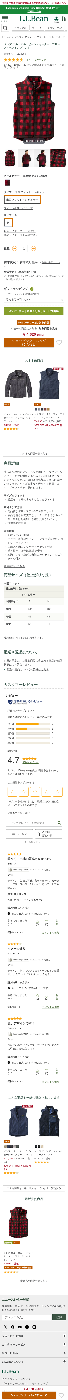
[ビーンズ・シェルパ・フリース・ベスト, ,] (35, 1146)
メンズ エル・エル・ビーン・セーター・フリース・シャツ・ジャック (19, 418)
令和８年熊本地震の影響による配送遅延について (34, 3)
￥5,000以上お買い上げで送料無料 (37, 311)
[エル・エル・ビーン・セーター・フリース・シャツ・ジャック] (19, 384)
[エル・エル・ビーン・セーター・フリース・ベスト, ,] (5, 1146)
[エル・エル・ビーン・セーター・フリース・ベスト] (19, 1121)
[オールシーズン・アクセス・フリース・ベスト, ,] (35, 409)
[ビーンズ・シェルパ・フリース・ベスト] (49, 1121)
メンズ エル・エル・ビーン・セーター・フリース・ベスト (19, 1153)
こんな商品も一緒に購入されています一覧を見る (34, 1188)
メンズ (18, 37)
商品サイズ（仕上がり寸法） (21, 235)
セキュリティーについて (16, 1378)
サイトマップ (40, 1383)
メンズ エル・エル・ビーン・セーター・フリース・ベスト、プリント (19, 1256)
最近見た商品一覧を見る (33, 1280)
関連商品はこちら (14, 566)
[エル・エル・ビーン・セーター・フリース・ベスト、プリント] (19, 1222)
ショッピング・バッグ (29, 342)
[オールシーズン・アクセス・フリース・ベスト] (49, 384)
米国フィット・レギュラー (22, 199)
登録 (59, 1317)
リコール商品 (10, 1353)
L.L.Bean (6, 37)
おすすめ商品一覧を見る (33, 453)
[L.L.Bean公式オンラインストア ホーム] (34, 17)
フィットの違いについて (18, 208)
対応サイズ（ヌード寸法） (20, 231)
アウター (29, 37)
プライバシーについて (15, 1383)
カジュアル (20, 28)
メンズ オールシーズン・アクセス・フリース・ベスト (49, 416)
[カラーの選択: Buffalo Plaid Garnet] (7, 183)
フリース (37, 28)
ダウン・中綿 (54, 28)
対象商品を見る (48, 328)
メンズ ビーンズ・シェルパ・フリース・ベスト (49, 1153)
